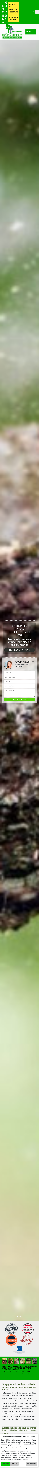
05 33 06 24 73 (4, 7)
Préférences (31, 1464)
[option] (19, 734)
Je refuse (14, 1464)
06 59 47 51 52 (4, 18)
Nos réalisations (19, 650)
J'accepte (5, 1464)
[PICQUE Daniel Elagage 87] (12, 32)
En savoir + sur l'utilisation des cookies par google (18, 1454)
